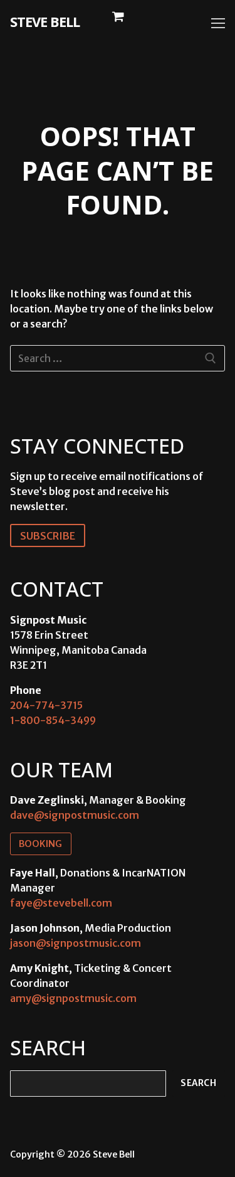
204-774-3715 (46, 705)
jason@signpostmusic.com (75, 943)
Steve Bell (45, 21)
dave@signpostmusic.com (74, 815)
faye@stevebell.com (61, 903)
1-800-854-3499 (53, 720)
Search (198, 1083)
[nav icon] (218, 23)
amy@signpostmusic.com (73, 998)
